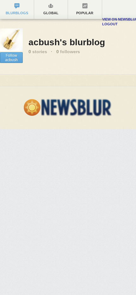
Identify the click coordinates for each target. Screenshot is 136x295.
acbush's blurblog (66, 42)
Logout (110, 24)
